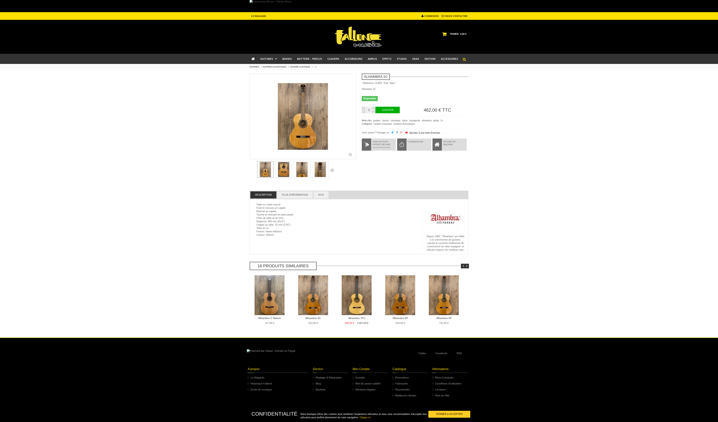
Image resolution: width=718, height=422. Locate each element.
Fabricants (401, 383)
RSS (459, 353)
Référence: (369, 83)
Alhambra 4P (444, 318)
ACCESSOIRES (449, 59)
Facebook (441, 353)
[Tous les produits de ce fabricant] (445, 218)
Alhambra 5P (400, 318)
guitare (376, 120)
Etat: (386, 83)
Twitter (422, 353)
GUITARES (266, 59)
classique (395, 120)
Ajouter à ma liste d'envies (424, 132)
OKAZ (415, 59)
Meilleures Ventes (405, 395)
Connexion (431, 16)
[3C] (313, 295)
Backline (321, 389)
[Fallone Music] (359, 37)
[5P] (400, 295)
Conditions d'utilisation (448, 383)
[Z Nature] (269, 295)
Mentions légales (365, 389)
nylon (405, 120)
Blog (318, 383)
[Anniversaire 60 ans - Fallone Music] (359, 6)
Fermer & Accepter (449, 414)
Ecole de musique (261, 389)
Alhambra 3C (313, 318)
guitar (436, 120)
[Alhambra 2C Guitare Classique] (265, 169)
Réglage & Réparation (329, 377)
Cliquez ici (365, 417)
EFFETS (386, 59)
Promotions (402, 377)
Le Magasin (257, 377)
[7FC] (357, 295)
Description (263, 194)
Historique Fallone (261, 383)
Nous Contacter (444, 377)
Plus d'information (295, 194)
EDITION (430, 59)
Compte (360, 377)
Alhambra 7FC (356, 318)
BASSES (287, 59)
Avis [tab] (321, 194)
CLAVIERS (333, 59)
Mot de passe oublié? (368, 383)
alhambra (427, 120)
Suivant (332, 170)
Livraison (440, 389)
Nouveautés (402, 389)
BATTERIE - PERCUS (309, 59)
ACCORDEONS (353, 59)
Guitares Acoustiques (404, 124)
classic (385, 120)
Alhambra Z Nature (269, 318)
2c (442, 120)
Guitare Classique (383, 124)
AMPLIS (372, 59)
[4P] (444, 295)
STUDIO (402, 59)
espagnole (414, 120)
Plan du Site (442, 395)
